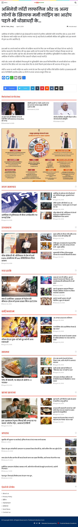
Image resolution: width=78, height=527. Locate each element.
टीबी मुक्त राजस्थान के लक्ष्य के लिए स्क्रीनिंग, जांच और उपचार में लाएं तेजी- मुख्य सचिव (64, 245)
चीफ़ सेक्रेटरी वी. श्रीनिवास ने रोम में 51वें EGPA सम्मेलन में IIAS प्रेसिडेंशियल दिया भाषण (64, 215)
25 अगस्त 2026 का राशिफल (62, 318)
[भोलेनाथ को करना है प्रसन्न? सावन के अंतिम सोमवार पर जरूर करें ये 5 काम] (46, 339)
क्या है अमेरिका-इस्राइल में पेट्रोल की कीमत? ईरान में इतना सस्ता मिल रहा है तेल (19, 300)
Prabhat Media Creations (68, 523)
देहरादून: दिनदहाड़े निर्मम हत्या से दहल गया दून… (17, 476)
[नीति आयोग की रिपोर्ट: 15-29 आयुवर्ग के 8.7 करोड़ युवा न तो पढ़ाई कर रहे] (46, 206)
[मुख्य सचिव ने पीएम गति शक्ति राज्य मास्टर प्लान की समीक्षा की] (46, 237)
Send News (6, 509)
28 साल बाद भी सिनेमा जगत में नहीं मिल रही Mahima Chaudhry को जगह (13, 119)
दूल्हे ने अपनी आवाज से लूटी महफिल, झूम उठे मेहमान (62, 299)
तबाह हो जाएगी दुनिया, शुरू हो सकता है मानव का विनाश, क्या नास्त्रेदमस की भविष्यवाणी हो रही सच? (63, 280)
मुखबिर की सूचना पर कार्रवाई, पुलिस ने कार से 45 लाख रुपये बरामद (24, 440)
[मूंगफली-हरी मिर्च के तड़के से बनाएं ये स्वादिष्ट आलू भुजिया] (46, 402)
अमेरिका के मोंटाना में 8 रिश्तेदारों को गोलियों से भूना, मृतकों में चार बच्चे (64, 195)
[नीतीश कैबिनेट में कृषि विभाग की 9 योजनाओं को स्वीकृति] (65, 108)
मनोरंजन (5, 506)
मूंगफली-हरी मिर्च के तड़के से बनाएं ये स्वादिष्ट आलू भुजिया (64, 400)
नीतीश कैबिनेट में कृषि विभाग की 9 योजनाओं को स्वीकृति (65, 118)
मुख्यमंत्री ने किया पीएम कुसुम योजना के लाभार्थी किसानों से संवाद (64, 254)
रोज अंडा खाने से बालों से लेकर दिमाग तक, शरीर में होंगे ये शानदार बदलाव (64, 360)
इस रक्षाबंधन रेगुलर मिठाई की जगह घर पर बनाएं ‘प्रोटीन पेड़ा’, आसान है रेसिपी (19, 421)
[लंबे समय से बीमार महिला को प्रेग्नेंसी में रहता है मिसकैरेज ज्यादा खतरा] (46, 380)
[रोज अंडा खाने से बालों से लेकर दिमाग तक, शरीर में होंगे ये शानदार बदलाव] (46, 361)
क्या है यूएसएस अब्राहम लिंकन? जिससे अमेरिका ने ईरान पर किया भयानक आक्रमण (64, 291)
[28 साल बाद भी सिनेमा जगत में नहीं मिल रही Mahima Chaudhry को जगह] (13, 108)
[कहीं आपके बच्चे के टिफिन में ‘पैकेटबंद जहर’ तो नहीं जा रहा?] (46, 371)
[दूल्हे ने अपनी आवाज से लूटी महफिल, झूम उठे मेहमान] (46, 301)
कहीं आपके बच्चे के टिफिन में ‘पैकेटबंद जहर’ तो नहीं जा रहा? (63, 369)
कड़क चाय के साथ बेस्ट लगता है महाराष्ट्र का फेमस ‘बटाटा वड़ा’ (63, 419)
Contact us (6, 512)
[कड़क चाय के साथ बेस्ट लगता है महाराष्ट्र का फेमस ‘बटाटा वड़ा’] (46, 420)
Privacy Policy (7, 497)
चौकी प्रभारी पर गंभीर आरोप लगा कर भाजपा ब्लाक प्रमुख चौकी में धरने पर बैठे (38, 105)
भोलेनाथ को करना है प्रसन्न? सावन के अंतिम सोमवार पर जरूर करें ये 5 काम (64, 338)
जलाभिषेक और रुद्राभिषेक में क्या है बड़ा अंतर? (64, 328)
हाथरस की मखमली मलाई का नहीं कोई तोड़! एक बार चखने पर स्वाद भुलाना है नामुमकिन (64, 410)
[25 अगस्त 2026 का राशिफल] (46, 321)
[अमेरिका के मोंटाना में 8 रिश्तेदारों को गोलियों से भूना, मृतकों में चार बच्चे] (46, 196)
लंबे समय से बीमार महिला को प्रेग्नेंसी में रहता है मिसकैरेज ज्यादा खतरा (64, 379)
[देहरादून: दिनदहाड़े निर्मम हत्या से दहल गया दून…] (70, 478)
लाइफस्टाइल (7, 503)
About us (6, 493)
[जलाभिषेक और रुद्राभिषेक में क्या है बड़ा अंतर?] (46, 330)
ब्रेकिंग (4, 500)
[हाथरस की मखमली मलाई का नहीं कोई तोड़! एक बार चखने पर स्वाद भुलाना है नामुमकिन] (46, 411)
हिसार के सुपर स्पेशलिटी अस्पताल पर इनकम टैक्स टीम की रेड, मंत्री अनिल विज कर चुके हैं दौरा (32, 449)
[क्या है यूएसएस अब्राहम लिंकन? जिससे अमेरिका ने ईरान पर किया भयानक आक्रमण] (46, 291)
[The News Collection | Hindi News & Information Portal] (39, 2)
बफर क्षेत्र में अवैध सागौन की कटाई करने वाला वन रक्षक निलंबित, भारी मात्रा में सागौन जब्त (31, 458)
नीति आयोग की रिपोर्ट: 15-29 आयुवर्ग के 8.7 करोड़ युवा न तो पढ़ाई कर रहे (64, 205)
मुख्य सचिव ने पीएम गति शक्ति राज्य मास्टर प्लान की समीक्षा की (64, 235)
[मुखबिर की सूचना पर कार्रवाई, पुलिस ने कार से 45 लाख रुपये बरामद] (70, 442)
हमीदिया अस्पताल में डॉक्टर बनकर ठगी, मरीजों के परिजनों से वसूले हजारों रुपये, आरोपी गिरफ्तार (30, 468)
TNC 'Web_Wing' (8, 26)
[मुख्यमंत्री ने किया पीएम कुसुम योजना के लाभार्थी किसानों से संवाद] (46, 255)
